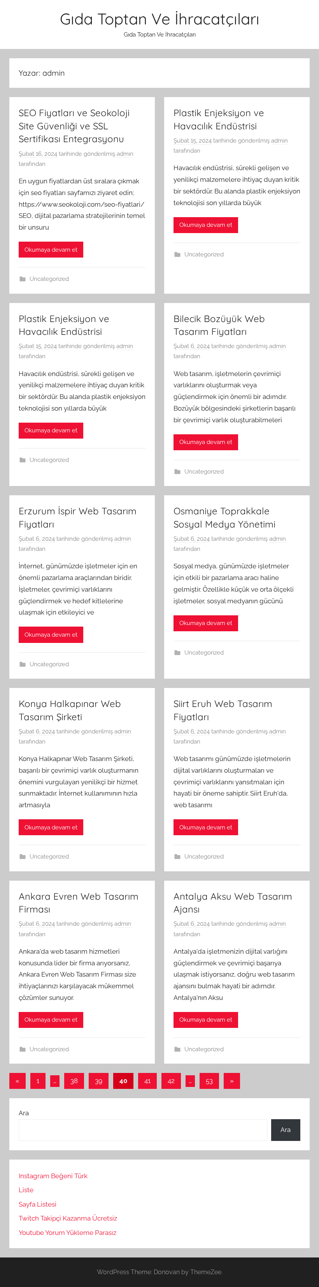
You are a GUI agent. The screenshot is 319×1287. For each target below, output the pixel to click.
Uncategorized (49, 278)
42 (171, 1081)
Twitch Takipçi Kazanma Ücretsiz (68, 1218)
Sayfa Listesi (37, 1204)
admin (125, 153)
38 (74, 1081)
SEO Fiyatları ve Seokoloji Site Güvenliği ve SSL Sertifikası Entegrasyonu (74, 126)
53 (209, 1081)
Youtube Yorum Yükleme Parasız (67, 1232)
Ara (24, 1113)
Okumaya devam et (51, 249)
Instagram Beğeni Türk (53, 1176)
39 (98, 1081)
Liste (26, 1190)
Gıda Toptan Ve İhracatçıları (159, 18)
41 (147, 1081)
